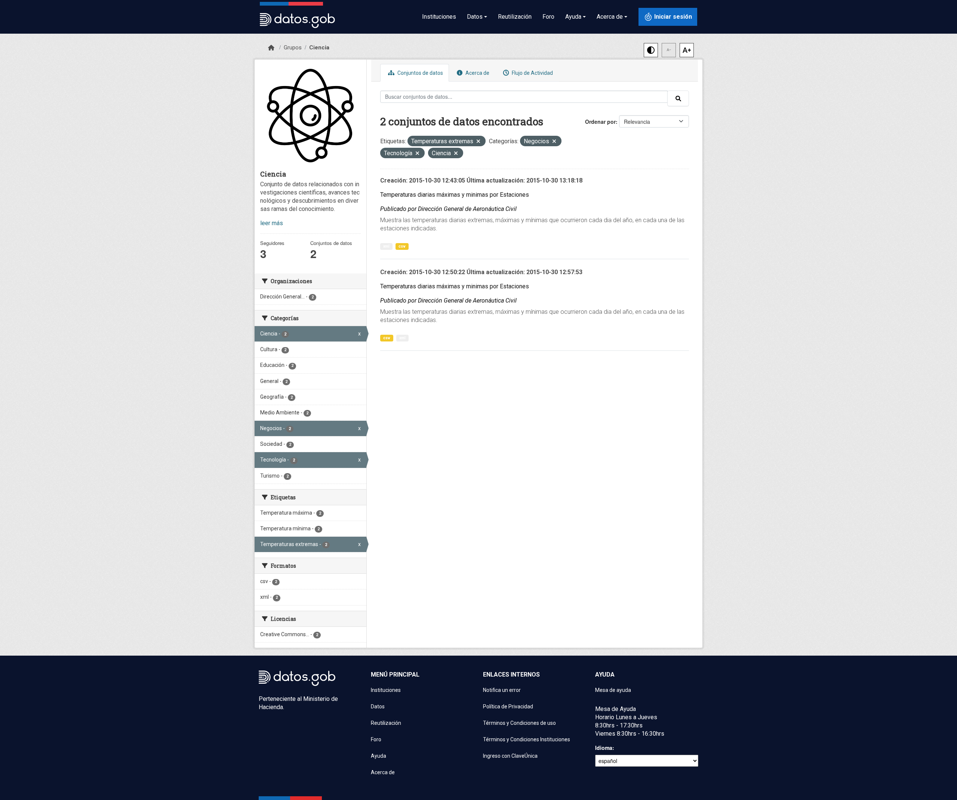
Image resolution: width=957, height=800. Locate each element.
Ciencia (319, 47)
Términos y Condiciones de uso (519, 723)
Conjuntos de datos (419, 73)
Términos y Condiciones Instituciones (526, 739)
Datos (378, 706)
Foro (548, 16)
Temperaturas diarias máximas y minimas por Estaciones (454, 194)
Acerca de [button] (610, 16)
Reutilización (515, 16)
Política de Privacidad (508, 706)
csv (402, 246)
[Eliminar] (478, 142)
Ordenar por (600, 121)
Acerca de (476, 73)
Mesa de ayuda (613, 690)
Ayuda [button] (573, 16)
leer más (271, 223)
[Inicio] (271, 48)
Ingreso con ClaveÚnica (510, 756)
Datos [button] (475, 16)
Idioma (603, 747)
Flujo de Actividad (532, 73)
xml (386, 246)
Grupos (293, 47)
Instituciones (439, 16)
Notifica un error (502, 690)
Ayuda (378, 756)
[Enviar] (678, 98)
